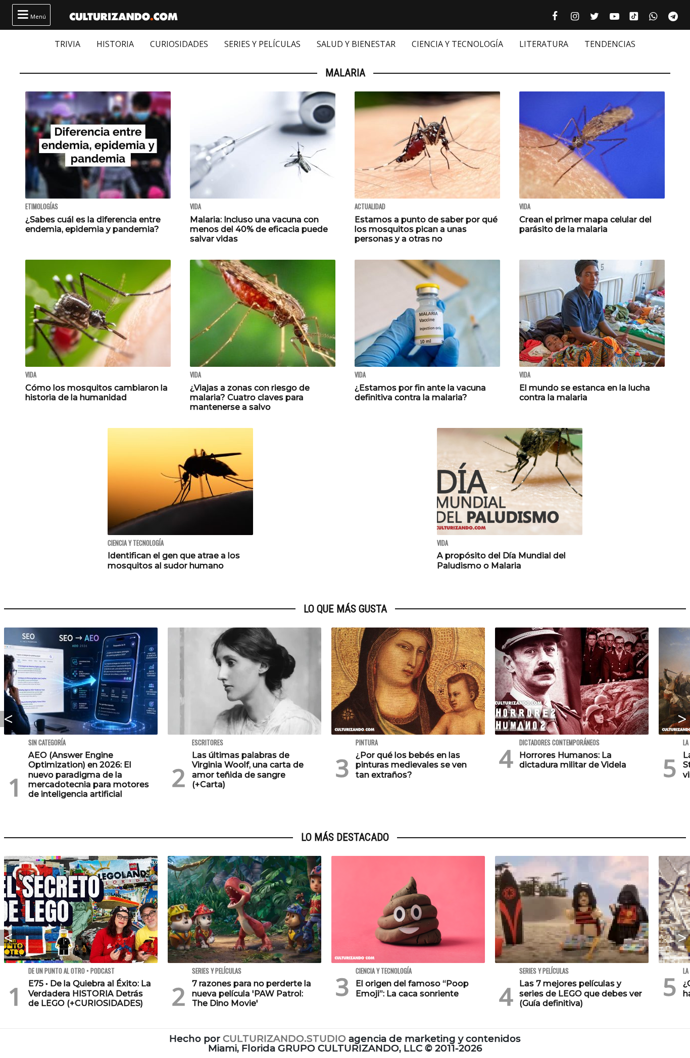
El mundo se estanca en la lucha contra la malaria (584, 392)
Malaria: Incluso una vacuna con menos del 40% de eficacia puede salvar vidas (259, 229)
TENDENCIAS (609, 44)
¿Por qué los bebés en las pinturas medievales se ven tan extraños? (411, 764)
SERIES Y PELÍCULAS (262, 44)
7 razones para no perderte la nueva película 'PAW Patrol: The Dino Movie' (251, 993)
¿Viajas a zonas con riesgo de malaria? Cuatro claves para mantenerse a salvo (250, 397)
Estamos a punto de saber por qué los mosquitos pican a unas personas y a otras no (426, 229)
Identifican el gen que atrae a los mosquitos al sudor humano (174, 560)
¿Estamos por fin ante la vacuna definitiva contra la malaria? (420, 392)
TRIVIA (67, 44)
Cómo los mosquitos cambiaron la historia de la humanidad (96, 392)
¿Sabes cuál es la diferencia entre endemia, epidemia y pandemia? (93, 224)
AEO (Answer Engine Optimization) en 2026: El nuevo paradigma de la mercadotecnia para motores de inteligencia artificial (88, 774)
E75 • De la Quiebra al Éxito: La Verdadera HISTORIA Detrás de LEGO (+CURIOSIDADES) (89, 993)
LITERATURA (543, 44)
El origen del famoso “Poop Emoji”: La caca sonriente (412, 988)
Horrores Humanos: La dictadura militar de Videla (572, 760)
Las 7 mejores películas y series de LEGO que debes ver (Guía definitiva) (580, 993)
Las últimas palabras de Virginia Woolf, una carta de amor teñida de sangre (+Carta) (248, 769)
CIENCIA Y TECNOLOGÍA (457, 44)
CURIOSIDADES (179, 44)
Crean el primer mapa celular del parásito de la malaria (585, 224)
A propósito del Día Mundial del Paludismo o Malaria (501, 560)
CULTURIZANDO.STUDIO (284, 1038)
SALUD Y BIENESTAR (356, 44)
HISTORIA (115, 44)
